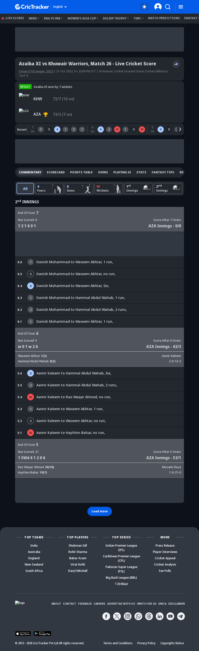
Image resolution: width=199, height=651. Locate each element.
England (34, 558)
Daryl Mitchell (77, 570)
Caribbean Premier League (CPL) (121, 558)
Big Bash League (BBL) (121, 577)
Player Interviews (165, 552)
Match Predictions (164, 18)
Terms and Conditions (118, 643)
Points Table (81, 172)
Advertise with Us (121, 603)
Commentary (30, 172)
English (58, 7)
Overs (103, 172)
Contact (69, 603)
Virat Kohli (78, 564)
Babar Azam (77, 558)
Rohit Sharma (77, 552)
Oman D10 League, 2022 (36, 71)
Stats (141, 172)
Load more (99, 511)
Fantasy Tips (163, 172)
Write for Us (147, 603)
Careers (99, 603)
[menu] (181, 7)
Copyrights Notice (172, 643)
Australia (34, 552)
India (34, 545)
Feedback (85, 603)
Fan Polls (165, 570)
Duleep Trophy (114, 18)
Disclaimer (176, 603)
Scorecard (56, 172)
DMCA (162, 603)
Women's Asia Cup (81, 18)
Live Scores (15, 18)
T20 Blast (121, 584)
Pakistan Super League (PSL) (121, 569)
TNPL (137, 18)
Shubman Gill (78, 545)
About (56, 603)
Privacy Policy (146, 643)
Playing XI (122, 172)
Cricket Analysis (165, 564)
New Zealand (34, 564)
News (33, 18)
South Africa (34, 570)
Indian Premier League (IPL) (121, 547)
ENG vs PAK (52, 18)
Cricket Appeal (165, 558)
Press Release (165, 545)
